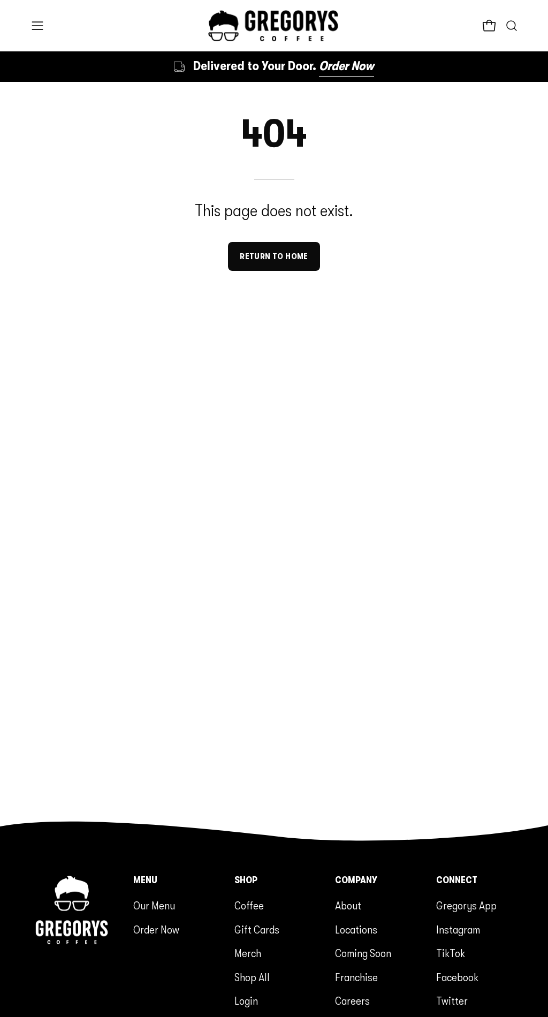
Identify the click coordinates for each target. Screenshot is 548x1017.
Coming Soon (363, 953)
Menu (145, 880)
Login (246, 1001)
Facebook (457, 977)
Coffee (249, 905)
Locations (356, 929)
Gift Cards (256, 929)
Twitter (452, 1001)
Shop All (252, 977)
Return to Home (274, 256)
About (348, 905)
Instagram (458, 929)
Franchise (356, 977)
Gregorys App (466, 905)
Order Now (156, 929)
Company (356, 880)
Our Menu (154, 905)
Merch (247, 953)
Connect (456, 880)
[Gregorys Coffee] (274, 25)
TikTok (450, 953)
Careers (352, 1001)
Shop (245, 880)
